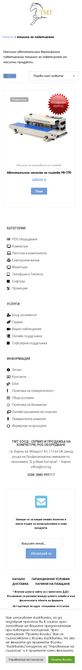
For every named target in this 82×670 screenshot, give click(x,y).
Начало (7, 37)
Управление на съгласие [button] (25, 659)
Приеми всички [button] (61, 659)
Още (39, 191)
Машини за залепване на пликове (39, 165)
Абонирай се (41, 553)
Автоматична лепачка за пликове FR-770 (39, 173)
